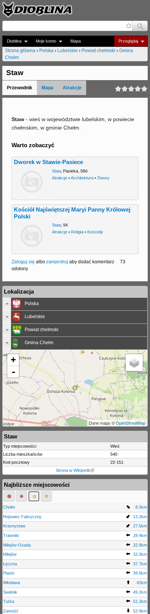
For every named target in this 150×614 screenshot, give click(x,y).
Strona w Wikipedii (73, 470)
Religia (77, 232)
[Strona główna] (37, 10)
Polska (46, 50)
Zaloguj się (23, 261)
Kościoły (95, 232)
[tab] (75, 303)
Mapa (75, 41)
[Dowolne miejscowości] (46, 496)
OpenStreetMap (130, 423)
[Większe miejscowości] (34, 496)
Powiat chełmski (98, 50)
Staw (56, 171)
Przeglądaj (126, 41)
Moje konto (43, 41)
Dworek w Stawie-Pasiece (48, 162)
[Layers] (134, 362)
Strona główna (20, 50)
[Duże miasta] (9, 496)
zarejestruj (57, 261)
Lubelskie (67, 50)
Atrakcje (72, 87)
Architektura (82, 178)
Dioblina (12, 41)
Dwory (103, 178)
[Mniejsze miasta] (21, 496)
